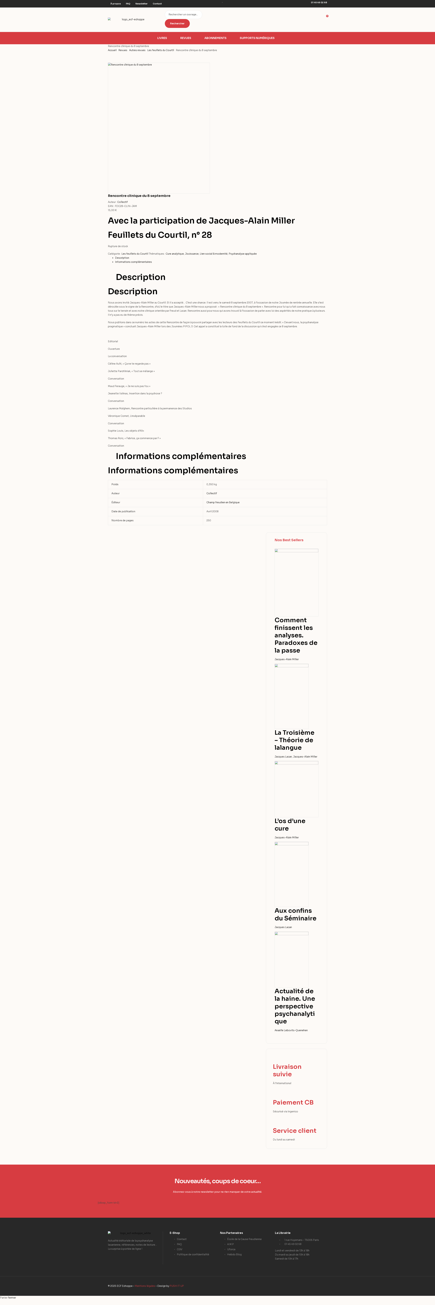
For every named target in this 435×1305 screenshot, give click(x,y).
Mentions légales (145, 1285)
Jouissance (192, 253)
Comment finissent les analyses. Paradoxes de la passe (296, 635)
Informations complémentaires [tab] (181, 456)
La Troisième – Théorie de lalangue (294, 740)
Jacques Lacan (283, 756)
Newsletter (141, 3)
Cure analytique (175, 253)
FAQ (128, 3)
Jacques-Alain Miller (287, 659)
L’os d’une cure (290, 824)
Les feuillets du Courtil (160, 50)
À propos (115, 3)
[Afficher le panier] (325, 21)
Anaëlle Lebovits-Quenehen (291, 1030)
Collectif (122, 202)
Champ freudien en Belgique (223, 502)
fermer (12, 1297)
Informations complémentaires (133, 261)
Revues (122, 50)
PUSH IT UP (177, 1285)
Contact (157, 3)
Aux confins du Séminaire (295, 914)
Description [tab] (141, 277)
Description (122, 257)
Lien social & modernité (214, 253)
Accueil (112, 50)
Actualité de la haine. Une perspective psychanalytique (295, 1006)
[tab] (221, 258)
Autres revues (137, 50)
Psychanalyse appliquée (243, 253)
